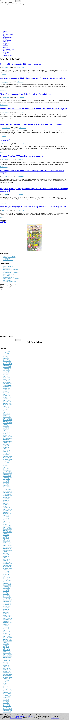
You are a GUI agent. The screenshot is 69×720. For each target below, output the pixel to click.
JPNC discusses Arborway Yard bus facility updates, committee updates (31, 124)
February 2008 (7, 687)
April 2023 (6, 412)
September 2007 (7, 695)
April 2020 (6, 467)
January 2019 (7, 489)
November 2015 (7, 547)
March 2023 (6, 414)
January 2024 (7, 398)
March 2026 (6, 359)
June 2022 (6, 427)
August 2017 (6, 515)
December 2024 (7, 382)
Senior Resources (8, 260)
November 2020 (7, 456)
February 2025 (7, 379)
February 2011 (7, 633)
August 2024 (6, 388)
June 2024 (6, 391)
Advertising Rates (8, 55)
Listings (5, 39)
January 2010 (7, 653)
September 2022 (7, 423)
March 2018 (6, 504)
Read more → (3, 74)
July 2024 (6, 389)
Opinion (5, 35)
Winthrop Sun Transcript (9, 281)
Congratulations (7, 37)
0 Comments (21, 67)
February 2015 (7, 560)
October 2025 (7, 367)
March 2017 (6, 523)
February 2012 (7, 615)
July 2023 (6, 408)
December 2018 (7, 491)
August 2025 (6, 370)
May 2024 (6, 392)
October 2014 (7, 566)
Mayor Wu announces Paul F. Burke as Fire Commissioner (25, 94)
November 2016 (7, 529)
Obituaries (6, 42)
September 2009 (7, 659)
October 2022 (7, 421)
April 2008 (6, 684)
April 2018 (6, 503)
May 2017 (6, 519)
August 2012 (6, 606)
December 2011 (7, 618)
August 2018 (6, 497)
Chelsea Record (7, 271)
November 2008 (7, 674)
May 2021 (6, 447)
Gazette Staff (5, 67)
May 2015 (6, 556)
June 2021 (6, 445)
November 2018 (7, 492)
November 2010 (7, 638)
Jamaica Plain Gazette (6, 2)
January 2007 (7, 707)
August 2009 (6, 660)
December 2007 (7, 690)
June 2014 (6, 572)
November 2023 (7, 401)
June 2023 (6, 409)
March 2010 (6, 650)
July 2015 (6, 553)
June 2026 (6, 355)
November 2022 (7, 420)
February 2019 (7, 488)
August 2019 (6, 479)
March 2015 (6, 559)
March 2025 (6, 377)
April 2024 (6, 394)
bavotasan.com (55, 718)
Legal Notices (7, 52)
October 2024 (7, 385)
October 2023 (7, 403)
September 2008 (7, 677)
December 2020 (7, 454)
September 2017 (7, 513)
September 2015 (7, 550)
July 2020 (6, 462)
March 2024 (6, 395)
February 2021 (7, 451)
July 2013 (6, 589)
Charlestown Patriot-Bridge (10, 269)
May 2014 (6, 574)
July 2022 (6, 426)
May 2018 (6, 501)
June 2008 (6, 681)
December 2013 (7, 582)
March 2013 (6, 595)
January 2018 (7, 507)
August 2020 (6, 460)
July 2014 (6, 571)
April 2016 (6, 539)
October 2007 (7, 694)
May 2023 (6, 411)
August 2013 (6, 588)
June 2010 (6, 645)
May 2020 (6, 465)
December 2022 (7, 418)
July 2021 (6, 444)
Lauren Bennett (6, 128)
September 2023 (7, 404)
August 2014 (6, 569)
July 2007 (6, 698)
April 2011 (6, 630)
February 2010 (7, 651)
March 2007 (6, 704)
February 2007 (7, 706)
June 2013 (6, 591)
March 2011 (6, 631)
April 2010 (6, 648)
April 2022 (6, 430)
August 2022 (6, 424)
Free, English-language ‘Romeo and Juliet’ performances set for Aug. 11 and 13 (34, 207)
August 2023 (6, 406)
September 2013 (7, 586)
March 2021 (6, 450)
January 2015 (7, 562)
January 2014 (7, 580)
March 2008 (6, 686)
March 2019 (6, 486)
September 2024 (7, 386)
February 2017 (7, 524)
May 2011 (6, 628)
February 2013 (7, 597)
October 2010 (7, 639)
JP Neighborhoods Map (9, 257)
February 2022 (7, 433)
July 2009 (6, 662)
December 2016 (7, 527)
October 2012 (7, 603)
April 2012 (6, 612)
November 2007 (7, 692)
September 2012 (7, 604)
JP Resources (6, 258)
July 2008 (6, 680)
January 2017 (7, 526)
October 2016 (7, 530)
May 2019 (6, 483)
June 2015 (6, 554)
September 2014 (7, 568)
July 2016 (6, 535)
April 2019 (6, 485)
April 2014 (6, 575)
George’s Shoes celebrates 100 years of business (20, 64)
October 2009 (7, 657)
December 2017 (7, 509)
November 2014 (7, 565)
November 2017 (7, 510)
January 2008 (7, 689)
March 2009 (6, 668)
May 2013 (6, 592)
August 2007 (6, 697)
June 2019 (6, 482)
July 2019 (6, 480)
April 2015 (6, 557)
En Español (6, 43)
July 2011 (5, 625)
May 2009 (6, 665)
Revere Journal (7, 280)
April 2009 (6, 666)
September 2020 (7, 459)
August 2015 (6, 551)
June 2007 (6, 700)
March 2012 (6, 613)
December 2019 (7, 473)
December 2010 (7, 636)
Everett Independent (8, 274)
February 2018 (7, 506)
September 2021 (7, 441)
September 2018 (7, 495)
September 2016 (7, 532)
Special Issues (7, 50)
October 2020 (7, 457)
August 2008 (6, 678)
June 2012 (6, 609)
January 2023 (7, 417)
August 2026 (6, 352)
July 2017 (6, 516)
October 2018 (7, 494)
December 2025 (7, 364)
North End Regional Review (11, 278)
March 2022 (6, 432)
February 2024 (7, 397)
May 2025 (6, 374)
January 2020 (7, 471)
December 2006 (7, 709)
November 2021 (7, 438)
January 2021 (7, 453)
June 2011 (6, 627)
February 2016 (7, 542)
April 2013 (6, 594)
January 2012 (7, 616)
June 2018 (6, 500)
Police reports (7, 40)
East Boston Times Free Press (11, 272)
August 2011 (6, 624)
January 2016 (7, 544)
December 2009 (7, 654)
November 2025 (7, 365)
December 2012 (7, 600)
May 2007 (6, 701)
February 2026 (7, 361)
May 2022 (6, 429)
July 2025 (6, 371)
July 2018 (6, 498)
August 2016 (6, 533)
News (4, 31)
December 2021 (7, 436)
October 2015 (7, 548)
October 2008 (7, 675)
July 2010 (6, 644)
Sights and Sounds (8, 34)
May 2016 (6, 538)
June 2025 (6, 373)
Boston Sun (6, 268)
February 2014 (7, 579)
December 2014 (7, 563)
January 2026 (7, 362)
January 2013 (7, 598)
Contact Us (6, 47)
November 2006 (7, 710)
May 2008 (6, 683)
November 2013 (7, 583)
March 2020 (6, 468)
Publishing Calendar (8, 49)
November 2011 (7, 619)
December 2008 (7, 672)
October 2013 (7, 585)
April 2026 (6, 358)
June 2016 (6, 536)
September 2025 (7, 368)
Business (5, 32)
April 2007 (6, 703)
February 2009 (7, 669)
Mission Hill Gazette (8, 277)
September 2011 (7, 622)
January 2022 (7, 435)
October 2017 (7, 512)
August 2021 (6, 442)
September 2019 (7, 477)
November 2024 (7, 383)
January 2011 (6, 635)
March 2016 (6, 541)
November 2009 (7, 656)
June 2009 (6, 663)
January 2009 (7, 671)
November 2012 (7, 601)
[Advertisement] (34, 17)
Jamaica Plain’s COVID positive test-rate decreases (22, 156)
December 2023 (7, 400)
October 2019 (7, 476)
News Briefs (5, 140)
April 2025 (6, 376)
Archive (5, 45)
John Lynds (5, 82)
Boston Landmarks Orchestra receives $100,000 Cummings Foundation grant (33, 108)
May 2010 (6, 647)
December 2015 (7, 545)
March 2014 (6, 577)
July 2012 (6, 607)
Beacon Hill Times (8, 266)
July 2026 (6, 353)
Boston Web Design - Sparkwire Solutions (26, 716)
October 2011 (7, 621)
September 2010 (7, 641)
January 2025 (7, 380)
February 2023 (7, 415)
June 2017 (6, 518)
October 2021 (7, 439)
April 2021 (6, 448)
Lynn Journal (6, 275)
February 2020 (7, 470)
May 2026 (6, 356)
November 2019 (7, 474)
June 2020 (6, 464)
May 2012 (6, 610)
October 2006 (7, 712)
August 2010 (6, 642)
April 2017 (6, 521)
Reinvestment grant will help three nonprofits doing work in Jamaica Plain (32, 78)
